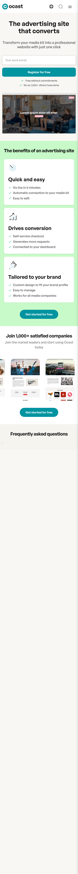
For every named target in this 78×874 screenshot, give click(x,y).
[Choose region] (51, 6)
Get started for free (39, 314)
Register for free (39, 72)
